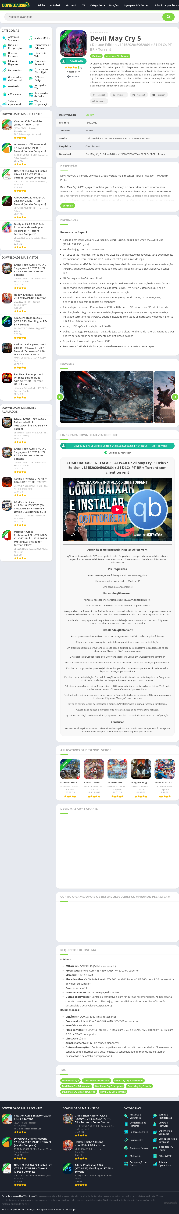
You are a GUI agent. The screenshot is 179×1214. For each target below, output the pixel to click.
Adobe (41, 5)
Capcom (89, 114)
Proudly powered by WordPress (18, 1196)
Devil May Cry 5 (70, 1080)
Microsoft (71, 5)
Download (76, 61)
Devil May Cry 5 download (76, 1086)
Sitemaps (71, 1209)
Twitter (120, 94)
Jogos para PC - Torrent (117, 56)
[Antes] (60, 397)
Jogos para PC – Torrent (136, 5)
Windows (103, 32)
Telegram (161, 94)
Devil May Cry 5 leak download (78, 1091)
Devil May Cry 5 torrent (113, 1091)
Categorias (96, 5)
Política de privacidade (13, 1209)
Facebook (100, 94)
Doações (114, 5)
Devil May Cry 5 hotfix (139, 1086)
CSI (83, 5)
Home (93, 32)
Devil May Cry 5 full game (109, 1086)
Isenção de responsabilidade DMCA (45, 1209)
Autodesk (55, 5)
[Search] (168, 17)
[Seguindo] (175, 397)
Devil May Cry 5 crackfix (96, 1080)
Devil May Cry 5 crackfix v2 (128, 1080)
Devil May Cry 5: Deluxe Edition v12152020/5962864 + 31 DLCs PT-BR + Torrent (120, 445)
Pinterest (141, 94)
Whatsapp (100, 101)
